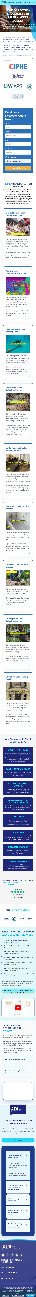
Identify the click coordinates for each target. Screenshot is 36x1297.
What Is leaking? (11, 157)
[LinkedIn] (16, 1255)
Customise (5, 1295)
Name (8, 123)
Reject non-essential (18, 1295)
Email (7, 140)
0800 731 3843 (26, 1049)
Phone (8, 132)
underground (15, 940)
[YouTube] (21, 1255)
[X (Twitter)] (7, 1255)
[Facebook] (3, 1255)
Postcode (8, 148)
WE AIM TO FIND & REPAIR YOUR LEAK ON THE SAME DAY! (18, 991)
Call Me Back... (18, 168)
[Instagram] (12, 1255)
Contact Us (18, 1140)
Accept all (30, 1295)
